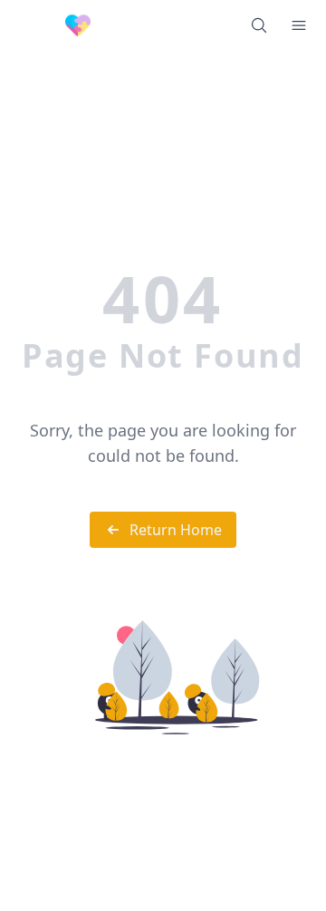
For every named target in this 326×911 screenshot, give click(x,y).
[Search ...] (259, 25)
